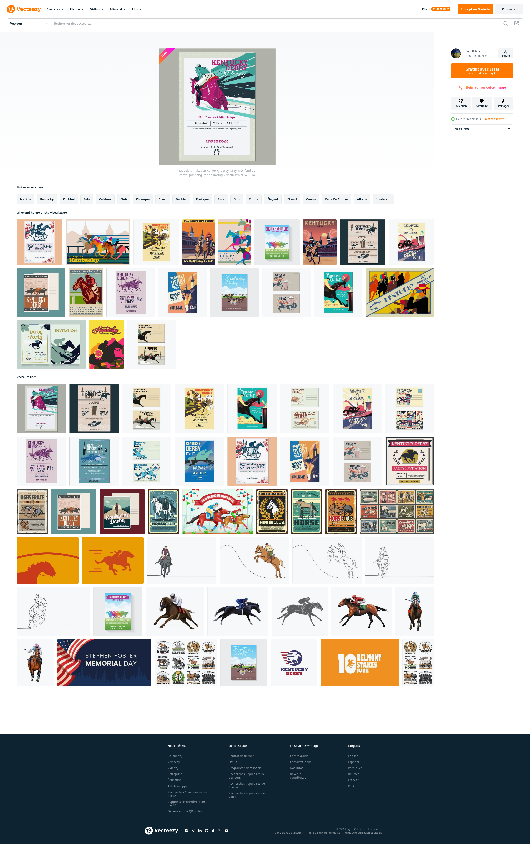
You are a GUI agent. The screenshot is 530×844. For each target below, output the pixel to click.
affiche (362, 199)
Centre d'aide (299, 756)
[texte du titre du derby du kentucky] (294, 662)
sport (163, 199)
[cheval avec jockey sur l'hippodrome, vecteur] (163, 511)
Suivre (506, 55)
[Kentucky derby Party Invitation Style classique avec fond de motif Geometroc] (362, 242)
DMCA (233, 762)
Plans (426, 9)
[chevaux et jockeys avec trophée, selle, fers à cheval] (397, 511)
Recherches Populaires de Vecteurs (247, 775)
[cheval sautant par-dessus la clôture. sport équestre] (306, 511)
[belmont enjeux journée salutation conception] (360, 662)
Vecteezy (174, 762)
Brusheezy (175, 756)
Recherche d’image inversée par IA (187, 794)
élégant (272, 199)
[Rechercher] (505, 23)
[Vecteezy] (24, 9)
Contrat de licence (241, 756)
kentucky (47, 199)
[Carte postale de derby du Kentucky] (320, 242)
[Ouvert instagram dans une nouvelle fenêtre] (193, 830)
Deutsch (353, 774)
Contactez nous (300, 762)
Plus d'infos (461, 128)
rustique (202, 199)
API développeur (179, 786)
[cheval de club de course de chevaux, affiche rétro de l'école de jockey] (272, 511)
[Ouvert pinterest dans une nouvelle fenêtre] (206, 830)
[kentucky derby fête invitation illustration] (234, 242)
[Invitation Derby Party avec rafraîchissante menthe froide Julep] (411, 242)
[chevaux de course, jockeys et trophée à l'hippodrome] (186, 662)
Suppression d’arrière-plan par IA (186, 803)
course (311, 199)
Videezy (173, 768)
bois (237, 199)
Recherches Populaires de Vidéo (247, 795)
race (221, 199)
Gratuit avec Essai (482, 71)
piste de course (336, 199)
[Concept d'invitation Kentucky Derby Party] (86, 292)
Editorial (116, 9)
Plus (135, 9)
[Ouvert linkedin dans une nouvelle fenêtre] (200, 830)
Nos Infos (296, 768)
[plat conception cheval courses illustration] (48, 560)
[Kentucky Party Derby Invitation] (198, 242)
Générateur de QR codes (185, 811)
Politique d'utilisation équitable (363, 832)
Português (355, 768)
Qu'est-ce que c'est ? (494, 119)
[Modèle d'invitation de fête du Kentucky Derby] (234, 292)
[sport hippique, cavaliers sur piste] (32, 511)
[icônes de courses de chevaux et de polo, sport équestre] (418, 662)
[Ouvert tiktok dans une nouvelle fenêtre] (213, 830)
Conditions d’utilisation (289, 832)
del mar (181, 199)
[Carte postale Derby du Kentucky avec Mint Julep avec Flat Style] (409, 408)
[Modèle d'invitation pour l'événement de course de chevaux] (199, 461)
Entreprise (175, 774)
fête (87, 199)
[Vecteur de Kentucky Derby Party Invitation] (106, 344)
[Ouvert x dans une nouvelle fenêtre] (220, 830)
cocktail (69, 199)
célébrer (105, 199)
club (123, 199)
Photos (75, 9)
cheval (292, 199)
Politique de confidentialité (323, 832)
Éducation (175, 780)
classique (143, 199)
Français (354, 780)
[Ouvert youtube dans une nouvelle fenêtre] (226, 830)
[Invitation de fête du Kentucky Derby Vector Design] (51, 344)
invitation (383, 199)
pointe (253, 199)
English (353, 756)
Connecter (509, 9)
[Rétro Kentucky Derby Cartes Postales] (122, 511)
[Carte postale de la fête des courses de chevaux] (304, 408)
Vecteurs (53, 9)
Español (353, 762)
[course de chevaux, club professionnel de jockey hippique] (341, 511)
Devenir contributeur (299, 775)
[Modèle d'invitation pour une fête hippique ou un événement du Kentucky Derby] (182, 292)
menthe (25, 199)
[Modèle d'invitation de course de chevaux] (277, 242)
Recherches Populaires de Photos (247, 785)
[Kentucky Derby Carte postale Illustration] (98, 242)
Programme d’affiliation (245, 768)
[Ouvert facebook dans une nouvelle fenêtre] (186, 830)
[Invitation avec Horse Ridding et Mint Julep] (338, 292)
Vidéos (95, 9)
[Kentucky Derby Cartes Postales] (41, 292)
